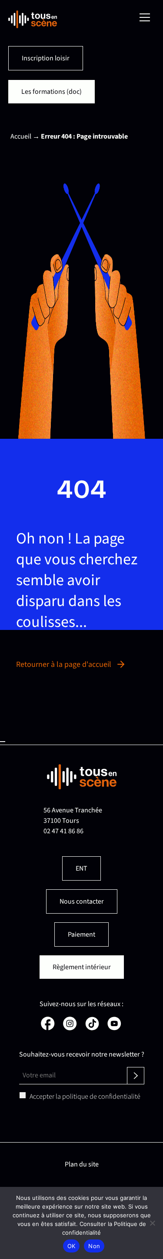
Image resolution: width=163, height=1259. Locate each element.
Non (94, 1245)
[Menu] (144, 17)
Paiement (81, 934)
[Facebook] (47, 1028)
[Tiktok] (91, 1028)
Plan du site (82, 1164)
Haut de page (2, 741)
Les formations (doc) (51, 91)
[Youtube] (113, 1028)
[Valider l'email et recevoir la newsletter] (135, 1075)
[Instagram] (69, 1028)
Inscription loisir (46, 58)
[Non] (152, 1223)
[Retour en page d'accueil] (32, 19)
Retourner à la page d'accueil (63, 664)
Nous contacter (82, 901)
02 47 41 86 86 (63, 831)
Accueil (20, 136)
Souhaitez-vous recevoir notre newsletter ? (81, 1054)
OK (71, 1245)
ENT (81, 868)
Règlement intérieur (82, 967)
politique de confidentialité (101, 1096)
